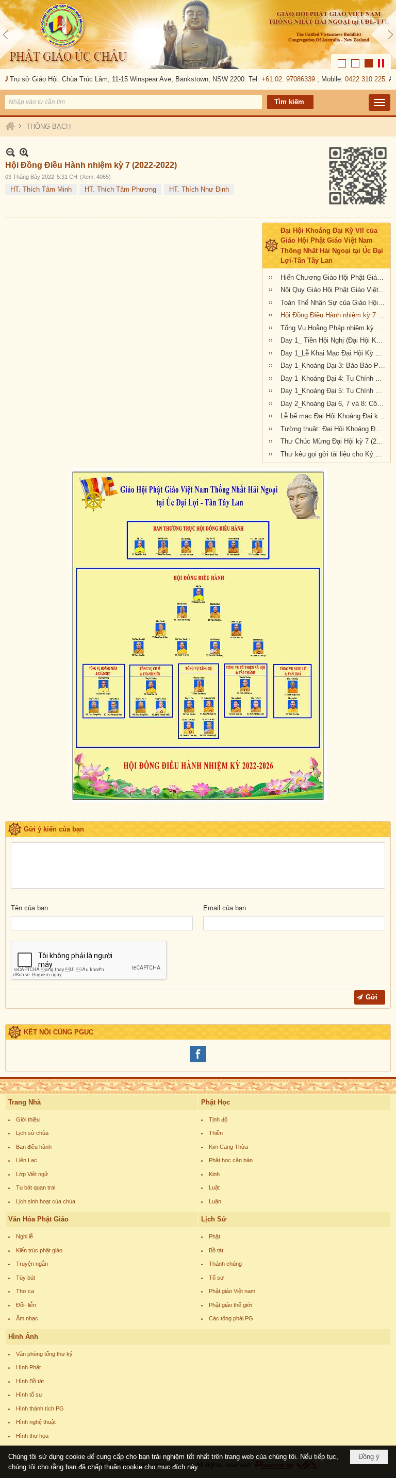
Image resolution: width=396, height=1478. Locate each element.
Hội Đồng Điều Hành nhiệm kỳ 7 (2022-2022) (334, 315)
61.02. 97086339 (280, 79)
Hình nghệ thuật (36, 1422)
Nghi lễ (24, 1236)
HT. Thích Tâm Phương (120, 189)
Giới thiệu (28, 1119)
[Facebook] (198, 1061)
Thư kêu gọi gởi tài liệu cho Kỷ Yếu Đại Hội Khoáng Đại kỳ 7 (334, 454)
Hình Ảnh (23, 1336)
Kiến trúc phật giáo (39, 1250)
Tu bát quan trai (35, 1187)
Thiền (216, 1133)
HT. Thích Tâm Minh (41, 189)
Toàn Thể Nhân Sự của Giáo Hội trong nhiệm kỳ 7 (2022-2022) (334, 303)
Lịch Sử (213, 1219)
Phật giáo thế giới (230, 1305)
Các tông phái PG (231, 1318)
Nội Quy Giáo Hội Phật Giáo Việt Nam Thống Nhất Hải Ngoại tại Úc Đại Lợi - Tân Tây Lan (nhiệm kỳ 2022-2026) (334, 290)
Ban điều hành (34, 1147)
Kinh (214, 1174)
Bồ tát (216, 1250)
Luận (215, 1201)
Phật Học (215, 1102)
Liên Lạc (26, 1160)
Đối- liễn (26, 1305)
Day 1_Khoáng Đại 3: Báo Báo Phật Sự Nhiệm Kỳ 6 (334, 365)
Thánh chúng (225, 1264)
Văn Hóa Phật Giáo (38, 1219)
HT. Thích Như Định (199, 189)
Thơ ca (25, 1291)
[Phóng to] (24, 152)
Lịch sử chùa (32, 1133)
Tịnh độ (218, 1119)
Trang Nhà (24, 1102)
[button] (379, 102)
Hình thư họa (32, 1436)
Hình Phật (28, 1367)
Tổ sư (216, 1278)
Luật (214, 1187)
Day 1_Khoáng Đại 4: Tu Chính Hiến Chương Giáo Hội (334, 378)
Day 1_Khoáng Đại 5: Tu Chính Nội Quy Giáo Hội (334, 391)
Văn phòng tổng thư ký (44, 1354)
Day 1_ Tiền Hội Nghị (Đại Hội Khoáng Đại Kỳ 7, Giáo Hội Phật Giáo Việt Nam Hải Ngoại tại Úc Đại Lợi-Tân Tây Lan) (334, 340)
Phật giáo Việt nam (232, 1291)
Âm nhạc (27, 1318)
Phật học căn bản (231, 1160)
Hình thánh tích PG (40, 1408)
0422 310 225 (355, 79)
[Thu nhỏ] (10, 152)
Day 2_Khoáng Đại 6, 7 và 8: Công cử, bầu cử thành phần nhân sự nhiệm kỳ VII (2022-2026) (334, 403)
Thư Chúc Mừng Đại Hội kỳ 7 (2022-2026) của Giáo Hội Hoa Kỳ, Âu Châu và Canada (334, 441)
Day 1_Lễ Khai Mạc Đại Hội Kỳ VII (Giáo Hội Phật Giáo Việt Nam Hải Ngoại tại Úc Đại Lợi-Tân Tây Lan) (334, 353)
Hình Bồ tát (30, 1381)
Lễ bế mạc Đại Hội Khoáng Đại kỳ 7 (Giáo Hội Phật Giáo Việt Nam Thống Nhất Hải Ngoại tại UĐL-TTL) (334, 416)
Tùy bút (25, 1278)
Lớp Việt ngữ (32, 1174)
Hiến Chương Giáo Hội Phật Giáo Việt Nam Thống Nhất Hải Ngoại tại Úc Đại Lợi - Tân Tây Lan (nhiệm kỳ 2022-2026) (334, 277)
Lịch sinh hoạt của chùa (45, 1201)
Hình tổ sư (29, 1394)
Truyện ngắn (32, 1264)
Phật (214, 1236)
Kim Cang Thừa (228, 1147)
